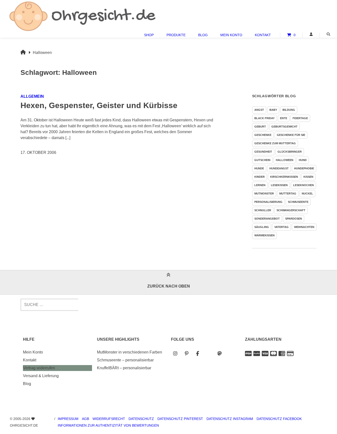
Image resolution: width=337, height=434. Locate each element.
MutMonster (264, 193)
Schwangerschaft (291, 210)
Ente (283, 118)
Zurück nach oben (168, 286)
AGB (85, 419)
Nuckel (307, 193)
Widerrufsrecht (109, 419)
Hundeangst (279, 168)
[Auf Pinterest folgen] (186, 353)
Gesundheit (263, 151)
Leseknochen (303, 185)
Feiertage (300, 118)
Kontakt (263, 35)
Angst (259, 109)
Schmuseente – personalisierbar (125, 360)
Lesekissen (279, 185)
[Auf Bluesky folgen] (208, 353)
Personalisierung (268, 201)
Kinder (259, 176)
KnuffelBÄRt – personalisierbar (124, 368)
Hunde (259, 168)
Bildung (288, 109)
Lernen (259, 185)
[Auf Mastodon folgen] (219, 353)
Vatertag (281, 226)
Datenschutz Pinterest (180, 419)
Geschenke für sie (291, 134)
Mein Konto (231, 35)
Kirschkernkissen (284, 176)
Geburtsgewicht (284, 126)
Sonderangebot (267, 218)
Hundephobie (304, 168)
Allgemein (32, 96)
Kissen (308, 176)
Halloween (284, 160)
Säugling (261, 226)
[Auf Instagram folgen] (175, 353)
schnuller (262, 210)
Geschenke (262, 134)
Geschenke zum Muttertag (275, 143)
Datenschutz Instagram (229, 419)
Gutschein (262, 160)
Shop (149, 35)
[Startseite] (82, 16)
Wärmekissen (264, 235)
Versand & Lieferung (41, 376)
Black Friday (264, 118)
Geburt (260, 126)
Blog (203, 35)
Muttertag (287, 193)
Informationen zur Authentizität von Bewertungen (108, 425)
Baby (273, 109)
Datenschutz (141, 419)
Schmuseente (298, 201)
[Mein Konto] (311, 34)
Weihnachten (304, 226)
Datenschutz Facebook (279, 419)
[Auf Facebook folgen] (197, 353)
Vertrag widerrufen (39, 368)
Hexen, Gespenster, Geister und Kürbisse (98, 105)
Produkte (176, 35)
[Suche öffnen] (328, 34)
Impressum (68, 419)
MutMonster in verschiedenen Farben (129, 352)
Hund (303, 160)
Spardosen (293, 218)
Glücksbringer (290, 151)
